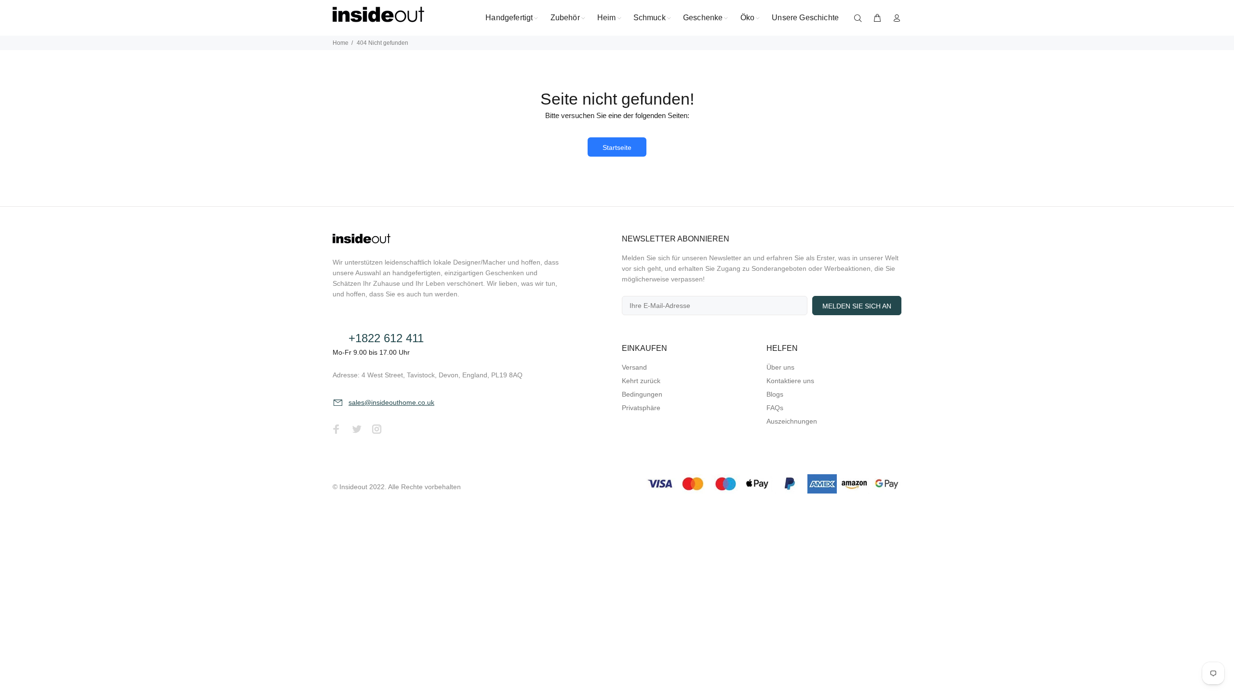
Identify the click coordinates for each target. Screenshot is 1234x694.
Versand (634, 367)
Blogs (774, 394)
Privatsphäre (641, 408)
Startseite (617, 147)
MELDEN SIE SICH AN (856, 306)
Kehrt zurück (641, 381)
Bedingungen (642, 394)
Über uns (780, 367)
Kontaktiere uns (790, 381)
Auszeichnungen (791, 421)
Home (341, 43)
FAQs (774, 408)
